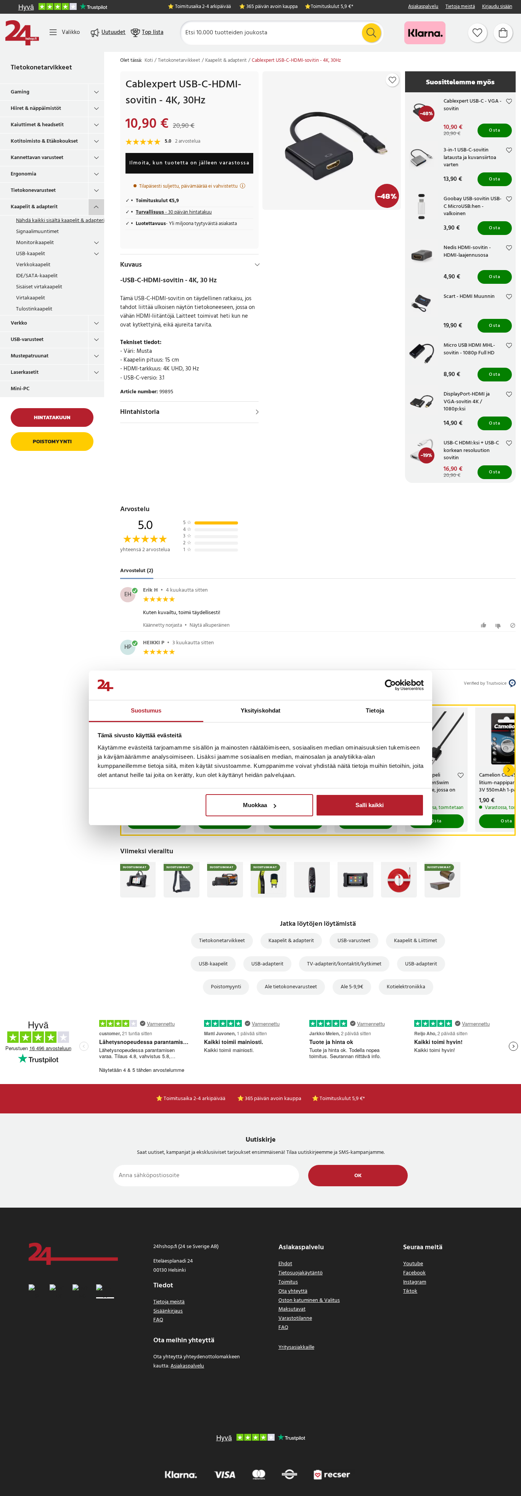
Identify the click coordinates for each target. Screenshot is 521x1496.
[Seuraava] (509, 770)
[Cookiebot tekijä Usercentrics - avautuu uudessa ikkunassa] (390, 685)
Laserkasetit (25, 372)
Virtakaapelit (30, 298)
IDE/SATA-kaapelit (37, 276)
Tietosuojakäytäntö (300, 1273)
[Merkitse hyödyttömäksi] (499, 625)
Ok (358, 1175)
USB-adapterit (267, 964)
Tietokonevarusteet (33, 190)
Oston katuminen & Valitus (309, 1300)
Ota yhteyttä (292, 1291)
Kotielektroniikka (406, 987)
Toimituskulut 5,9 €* (332, 7)
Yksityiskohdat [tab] (260, 710)
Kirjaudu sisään (497, 7)
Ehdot (285, 1264)
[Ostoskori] (503, 32)
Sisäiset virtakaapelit (39, 287)
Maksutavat (292, 1309)
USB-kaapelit (30, 253)
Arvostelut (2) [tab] (136, 571)
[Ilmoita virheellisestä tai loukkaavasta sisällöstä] (513, 625)
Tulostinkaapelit (34, 309)
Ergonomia (23, 174)
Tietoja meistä (460, 7)
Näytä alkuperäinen (210, 625)
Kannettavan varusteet (37, 157)
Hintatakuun (52, 417)
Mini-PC (20, 388)
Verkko (19, 323)
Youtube (413, 1264)
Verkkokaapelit (33, 265)
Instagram (414, 1282)
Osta (494, 130)
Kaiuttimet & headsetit (37, 125)
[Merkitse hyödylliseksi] (484, 625)
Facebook (414, 1273)
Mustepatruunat (29, 356)
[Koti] (22, 32)
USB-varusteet (27, 339)
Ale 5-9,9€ (352, 987)
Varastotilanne (295, 1318)
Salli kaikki (369, 805)
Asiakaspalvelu (423, 7)
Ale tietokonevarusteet (291, 987)
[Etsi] (371, 32)
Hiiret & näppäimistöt (36, 108)
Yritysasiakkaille (296, 1347)
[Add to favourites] (392, 80)
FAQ (158, 1320)
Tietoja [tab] (375, 710)
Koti (149, 60)
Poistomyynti (52, 442)
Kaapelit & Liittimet (415, 940)
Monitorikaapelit (35, 242)
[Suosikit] (477, 32)
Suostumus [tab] (146, 710)
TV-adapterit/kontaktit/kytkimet (344, 964)
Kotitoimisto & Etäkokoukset (44, 141)
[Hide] (257, 264)
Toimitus (288, 1282)
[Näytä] (257, 412)
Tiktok (410, 1291)
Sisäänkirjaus (168, 1311)
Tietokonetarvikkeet (41, 67)
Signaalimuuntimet (37, 231)
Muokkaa (255, 805)
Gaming (20, 92)
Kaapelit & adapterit (34, 207)
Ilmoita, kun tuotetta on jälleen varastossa (189, 163)
